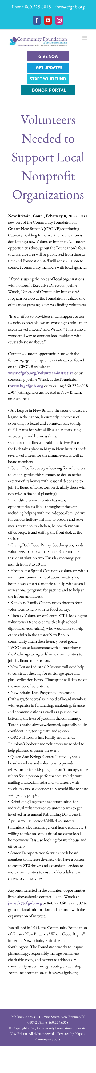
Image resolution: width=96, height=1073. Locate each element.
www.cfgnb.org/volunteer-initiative (41, 373)
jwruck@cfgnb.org (26, 385)
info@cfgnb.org (70, 6)
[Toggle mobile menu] (85, 38)
